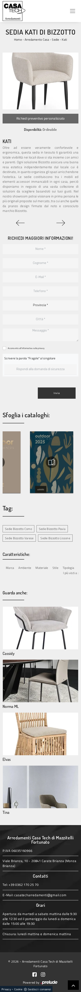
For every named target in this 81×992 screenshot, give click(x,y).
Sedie (55, 39)
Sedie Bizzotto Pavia (52, 528)
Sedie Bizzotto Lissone (55, 538)
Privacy (6, 989)
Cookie (18, 989)
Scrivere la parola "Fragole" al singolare (29, 358)
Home (18, 39)
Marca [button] (10, 567)
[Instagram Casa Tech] (45, 974)
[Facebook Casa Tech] (36, 974)
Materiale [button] (41, 567)
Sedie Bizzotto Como (18, 528)
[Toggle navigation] (72, 11)
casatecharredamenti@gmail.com (40, 895)
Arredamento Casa (37, 39)
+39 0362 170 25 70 (23, 884)
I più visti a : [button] (70, 573)
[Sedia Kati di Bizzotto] (40, 81)
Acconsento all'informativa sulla (26, 348)
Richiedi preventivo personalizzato (40, 118)
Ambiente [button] (24, 567)
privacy (41, 348)
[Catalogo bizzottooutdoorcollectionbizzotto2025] (51, 462)
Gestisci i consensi (39, 989)
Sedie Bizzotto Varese (19, 538)
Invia (57, 393)
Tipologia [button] (68, 567)
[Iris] (20, 223)
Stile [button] (55, 567)
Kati (64, 39)
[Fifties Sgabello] (61, 223)
